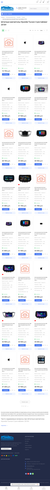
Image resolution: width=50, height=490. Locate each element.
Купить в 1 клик (9, 78)
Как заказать (27, 439)
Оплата (26, 443)
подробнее (3, 425)
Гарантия (27, 449)
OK (37, 484)
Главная (2, 17)
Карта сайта (17, 452)
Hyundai (18, 17)
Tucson (23, 17)
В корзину (6, 74)
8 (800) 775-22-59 (22, 8)
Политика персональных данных (7, 452)
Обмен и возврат (28, 447)
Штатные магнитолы (10, 17)
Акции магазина (28, 445)
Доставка (27, 441)
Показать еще (25, 401)
